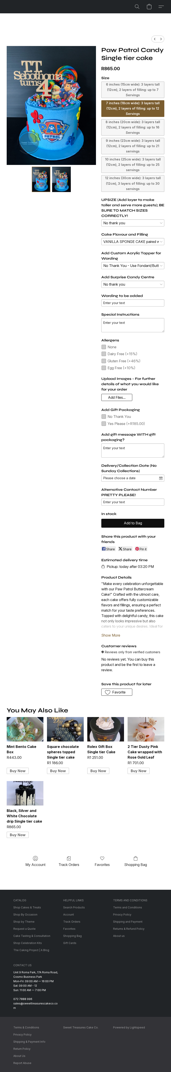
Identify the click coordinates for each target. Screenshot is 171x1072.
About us (119, 936)
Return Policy (22, 1048)
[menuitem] (155, 39)
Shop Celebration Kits (27, 943)
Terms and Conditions (127, 907)
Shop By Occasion (25, 914)
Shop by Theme (24, 921)
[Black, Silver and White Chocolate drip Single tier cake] (25, 793)
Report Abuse (22, 1063)
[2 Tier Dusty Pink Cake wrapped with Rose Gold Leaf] (146, 729)
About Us (19, 1056)
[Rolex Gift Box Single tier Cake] (105, 729)
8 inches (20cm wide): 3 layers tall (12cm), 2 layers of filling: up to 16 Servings (133, 127)
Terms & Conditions (26, 1027)
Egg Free (121, 368)
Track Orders (69, 864)
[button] (137, 7)
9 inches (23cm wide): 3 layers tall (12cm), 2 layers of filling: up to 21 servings (133, 146)
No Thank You (119, 416)
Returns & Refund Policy (129, 928)
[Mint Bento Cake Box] (25, 729)
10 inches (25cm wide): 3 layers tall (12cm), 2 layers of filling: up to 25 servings (133, 164)
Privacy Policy (122, 914)
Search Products (74, 907)
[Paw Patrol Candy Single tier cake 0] (41, 179)
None (112, 347)
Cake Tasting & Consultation (31, 936)
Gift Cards (69, 943)
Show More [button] (110, 635)
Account (68, 914)
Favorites (102, 864)
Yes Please (126, 423)
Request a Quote (24, 928)
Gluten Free (124, 361)
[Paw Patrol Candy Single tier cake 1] (61, 179)
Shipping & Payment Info (29, 1041)
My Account (35, 864)
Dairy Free (122, 354)
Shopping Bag (135, 864)
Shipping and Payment (127, 921)
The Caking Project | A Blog (31, 950)
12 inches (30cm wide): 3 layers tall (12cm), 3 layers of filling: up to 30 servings (133, 183)
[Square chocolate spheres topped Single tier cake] (65, 729)
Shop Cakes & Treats (27, 907)
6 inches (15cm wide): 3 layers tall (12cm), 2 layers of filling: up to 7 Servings (133, 89)
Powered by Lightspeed (129, 1027)
